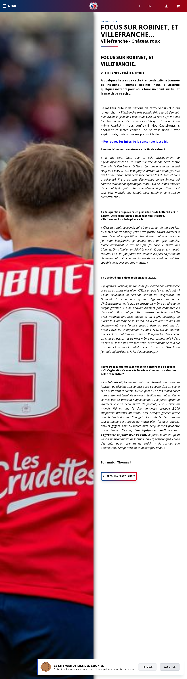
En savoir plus (129, 669)
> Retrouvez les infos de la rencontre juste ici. (134, 142)
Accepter (169, 666)
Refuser (147, 666)
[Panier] (178, 6)
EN (149, 6)
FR (140, 6)
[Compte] (166, 6)
